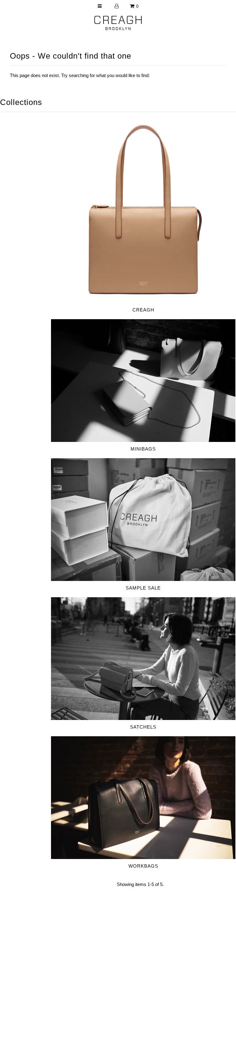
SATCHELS (143, 726)
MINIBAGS (143, 448)
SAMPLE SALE (143, 587)
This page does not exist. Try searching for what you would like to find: (80, 75)
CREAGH (143, 309)
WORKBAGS (143, 866)
